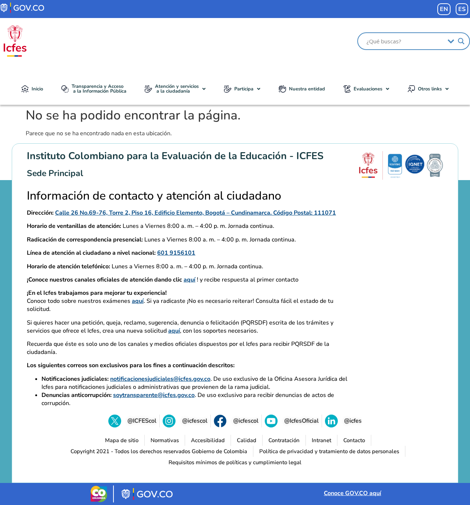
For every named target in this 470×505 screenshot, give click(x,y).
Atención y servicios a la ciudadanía (177, 88)
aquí (189, 280)
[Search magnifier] (461, 41)
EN (444, 9)
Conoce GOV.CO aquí (352, 493)
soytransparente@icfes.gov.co (154, 395)
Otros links (430, 89)
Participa (243, 89)
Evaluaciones (368, 89)
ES (462, 9)
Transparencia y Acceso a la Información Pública (99, 88)
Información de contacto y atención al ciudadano (154, 196)
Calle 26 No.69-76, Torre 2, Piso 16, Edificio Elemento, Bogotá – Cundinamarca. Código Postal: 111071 (195, 213)
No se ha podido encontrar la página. (133, 115)
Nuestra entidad (307, 89)
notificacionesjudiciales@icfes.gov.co (160, 379)
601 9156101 (176, 253)
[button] (175, 89)
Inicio (37, 89)
